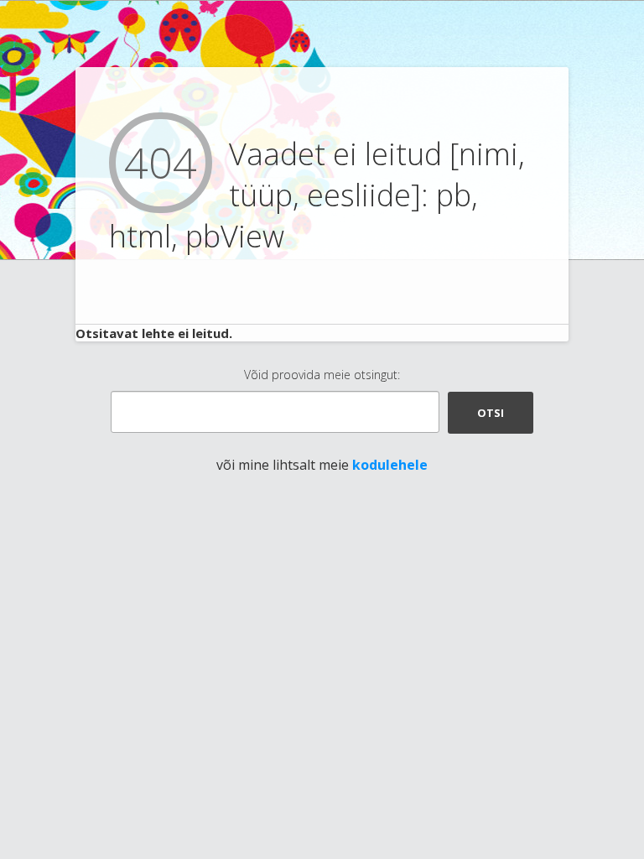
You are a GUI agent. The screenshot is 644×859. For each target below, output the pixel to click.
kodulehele (390, 465)
